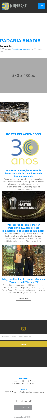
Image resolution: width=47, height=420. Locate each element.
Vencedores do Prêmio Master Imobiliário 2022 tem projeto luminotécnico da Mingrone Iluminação (23, 227)
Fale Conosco (23, 407)
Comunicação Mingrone (21, 49)
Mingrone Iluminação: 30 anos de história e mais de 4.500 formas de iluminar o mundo (23, 173)
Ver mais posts (24, 298)
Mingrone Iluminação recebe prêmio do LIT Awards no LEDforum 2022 (23, 281)
